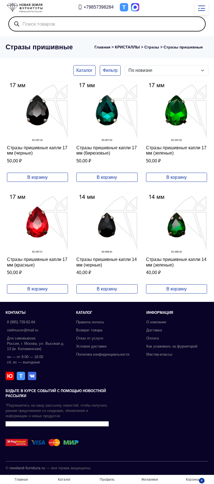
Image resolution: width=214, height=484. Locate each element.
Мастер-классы (159, 354)
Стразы (151, 47)
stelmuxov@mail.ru (22, 330)
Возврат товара (89, 330)
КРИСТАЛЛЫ (127, 47)
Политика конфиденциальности (102, 354)
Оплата (152, 338)
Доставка (154, 330)
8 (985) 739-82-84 (21, 322)
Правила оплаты (90, 322)
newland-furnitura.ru (27, 468)
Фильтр (110, 70)
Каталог (84, 70)
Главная (102, 47)
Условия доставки (91, 346)
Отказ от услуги (89, 338)
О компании (156, 322)
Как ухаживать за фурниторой (171, 346)
